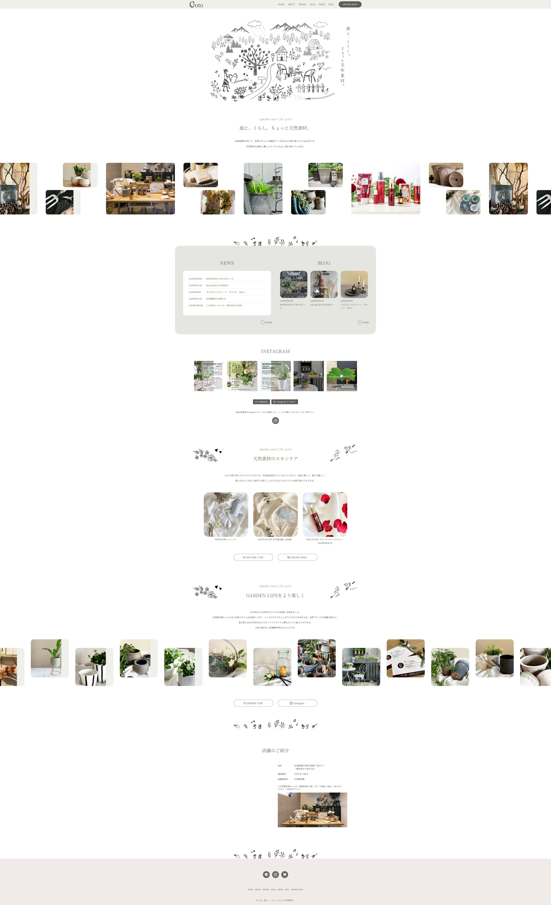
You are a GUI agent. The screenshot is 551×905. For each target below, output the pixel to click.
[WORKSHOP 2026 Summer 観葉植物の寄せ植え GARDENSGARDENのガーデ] (275, 376)
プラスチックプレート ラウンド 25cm (225, 291)
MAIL (287, 889)
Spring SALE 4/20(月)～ (217, 285)
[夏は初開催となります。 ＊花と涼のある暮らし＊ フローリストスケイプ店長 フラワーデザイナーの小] (242, 376)
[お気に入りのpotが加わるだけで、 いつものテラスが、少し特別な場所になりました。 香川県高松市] (309, 376)
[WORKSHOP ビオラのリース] (293, 285)
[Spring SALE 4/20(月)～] (324, 285)
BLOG (273, 889)
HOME (250, 889)
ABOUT (258, 889)
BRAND (266, 889)
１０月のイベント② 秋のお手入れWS (224, 305)
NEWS (280, 889)
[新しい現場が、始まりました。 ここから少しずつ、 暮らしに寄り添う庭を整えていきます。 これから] (342, 376)
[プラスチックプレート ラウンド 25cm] (354, 285)
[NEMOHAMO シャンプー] (226, 515)
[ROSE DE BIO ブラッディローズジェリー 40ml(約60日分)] (325, 515)
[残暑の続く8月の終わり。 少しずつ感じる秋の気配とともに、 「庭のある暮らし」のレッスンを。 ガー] (209, 376)
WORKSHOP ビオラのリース (219, 278)
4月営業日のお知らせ (216, 298)
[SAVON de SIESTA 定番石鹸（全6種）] (275, 515)
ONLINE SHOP (297, 889)
